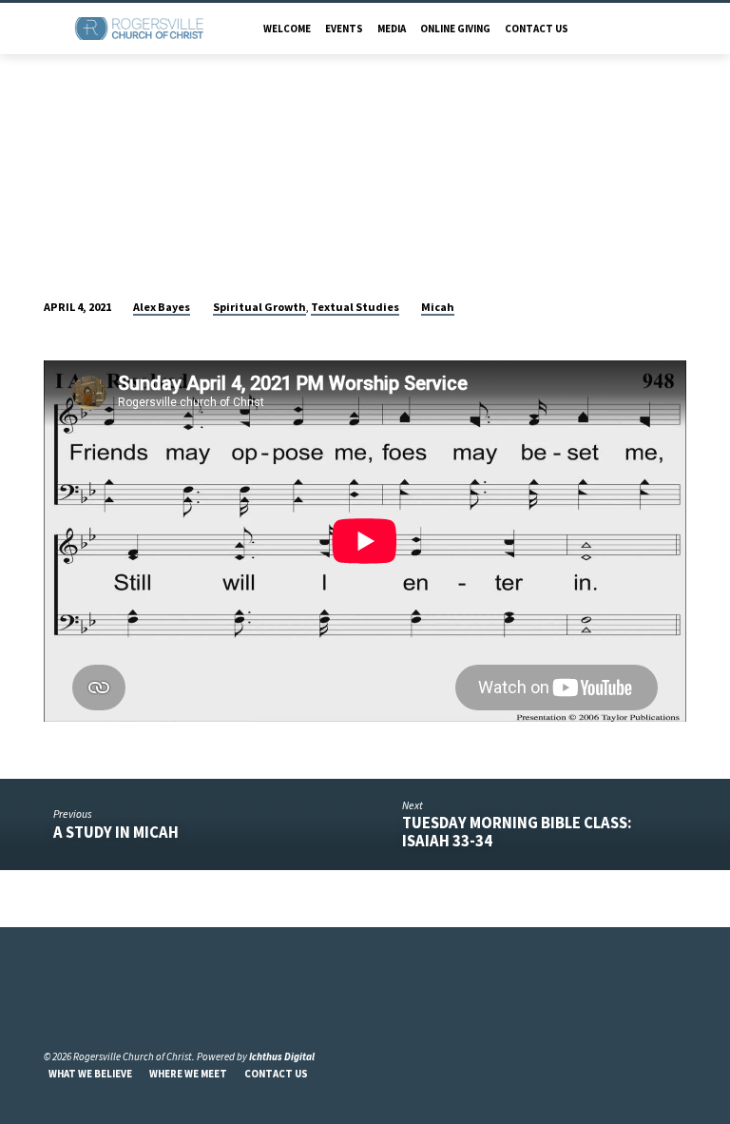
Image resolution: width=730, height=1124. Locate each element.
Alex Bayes (161, 307)
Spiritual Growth (259, 307)
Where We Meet (188, 1073)
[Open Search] (680, 28)
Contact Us (536, 28)
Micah (437, 307)
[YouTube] (74, 1010)
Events (344, 28)
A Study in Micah (116, 833)
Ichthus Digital (282, 1056)
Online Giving (455, 28)
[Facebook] (52, 1010)
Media (391, 28)
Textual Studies (355, 307)
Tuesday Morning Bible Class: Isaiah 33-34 (517, 832)
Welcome (287, 28)
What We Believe (90, 1073)
